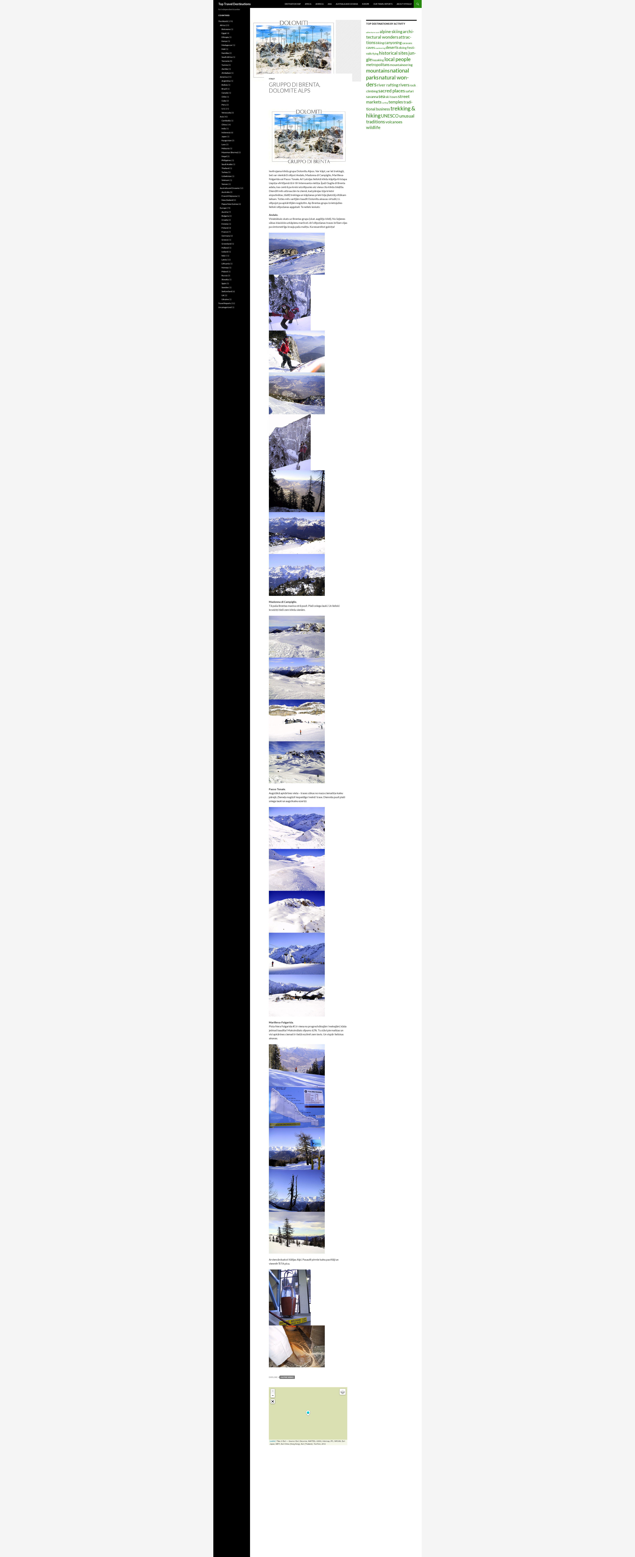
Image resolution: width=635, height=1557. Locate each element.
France (225, 232)
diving (403, 47)
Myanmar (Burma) (230, 152)
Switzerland (227, 291)
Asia (330, 4)
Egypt (224, 33)
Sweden (225, 287)
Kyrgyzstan (227, 140)
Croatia (225, 220)
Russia (224, 275)
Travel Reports (224, 303)
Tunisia (225, 65)
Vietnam (225, 180)
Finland (225, 228)
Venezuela (226, 112)
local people (397, 59)
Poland (225, 271)
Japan (224, 136)
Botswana (226, 29)
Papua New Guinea (230, 204)
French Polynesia (229, 196)
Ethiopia (225, 37)
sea (382, 96)
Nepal (224, 156)
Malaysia (225, 148)
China (224, 124)
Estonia (225, 224)
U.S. (223, 108)
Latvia (224, 259)
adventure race (372, 32)
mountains (378, 70)
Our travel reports (382, 4)
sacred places (391, 90)
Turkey (225, 172)
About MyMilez (404, 4)
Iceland (225, 251)
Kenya (224, 41)
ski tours (391, 97)
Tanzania (225, 61)
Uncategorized (225, 307)
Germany (226, 236)
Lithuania (226, 263)
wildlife (373, 127)
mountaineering (401, 65)
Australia (226, 192)
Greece (225, 240)
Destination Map (293, 4)
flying (375, 53)
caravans (407, 43)
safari (409, 91)
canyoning (393, 42)
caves (370, 47)
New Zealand (227, 200)
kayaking (378, 60)
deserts (392, 47)
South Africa (227, 57)
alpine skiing (287, 1377)
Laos (224, 144)
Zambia (225, 69)
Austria (225, 212)
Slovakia (225, 279)
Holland (225, 247)
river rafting (387, 85)
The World (223, 21)
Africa (308, 4)
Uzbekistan (227, 176)
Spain (224, 283)
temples (395, 101)
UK (223, 295)
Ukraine (225, 299)
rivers (404, 84)
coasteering (380, 48)
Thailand (225, 168)
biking (380, 43)
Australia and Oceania (347, 4)
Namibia (225, 53)
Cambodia (226, 120)
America (319, 4)
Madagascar (227, 45)
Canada (225, 93)
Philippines (226, 160)
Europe (365, 4)
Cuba (224, 100)
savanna (372, 97)
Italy (272, 78)
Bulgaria (225, 216)
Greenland (226, 243)
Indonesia (226, 132)
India (224, 128)
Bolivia (225, 85)
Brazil (224, 89)
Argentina (226, 81)
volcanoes (393, 122)
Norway (225, 267)
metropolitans (377, 64)
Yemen (225, 184)
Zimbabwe (226, 73)
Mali (223, 49)
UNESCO (390, 116)
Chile (224, 97)
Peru (224, 104)
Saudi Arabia (227, 164)
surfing (385, 103)
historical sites (393, 53)
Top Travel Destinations (234, 4)
